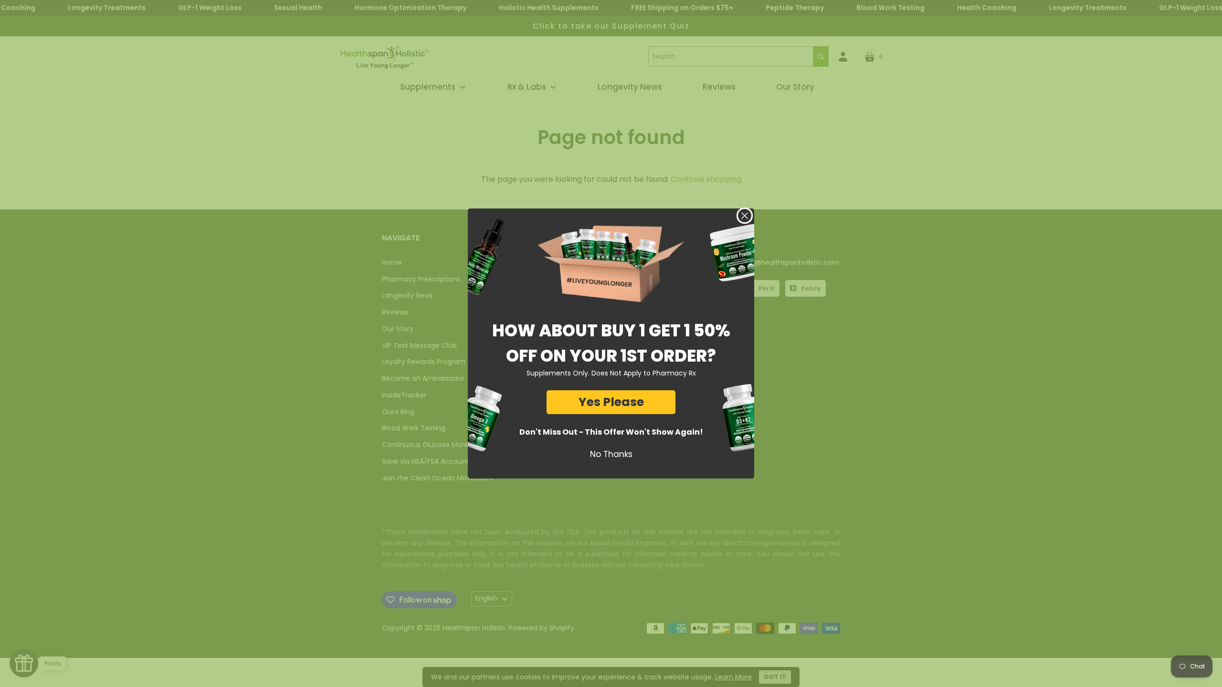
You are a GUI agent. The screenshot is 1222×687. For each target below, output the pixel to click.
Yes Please (611, 402)
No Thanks (611, 454)
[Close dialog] (744, 215)
